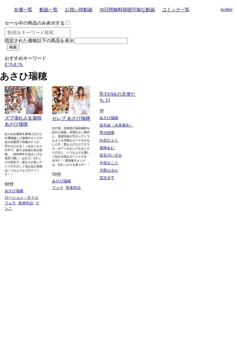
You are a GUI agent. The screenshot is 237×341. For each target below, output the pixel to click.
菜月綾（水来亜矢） (116, 125)
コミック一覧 (176, 9)
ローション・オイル (21, 197)
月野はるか (108, 170)
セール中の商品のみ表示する (35, 23)
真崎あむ (106, 148)
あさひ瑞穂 (14, 191)
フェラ (10, 203)
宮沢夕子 (106, 178)
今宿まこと (108, 163)
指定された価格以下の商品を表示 (39, 40)
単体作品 (25, 203)
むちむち (14, 64)
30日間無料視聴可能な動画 (127, 9)
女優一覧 (23, 9)
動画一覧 (48, 9)
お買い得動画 (78, 9)
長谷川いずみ (110, 155)
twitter (226, 9)
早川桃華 (106, 133)
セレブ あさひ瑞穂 (71, 118)
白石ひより (108, 140)
